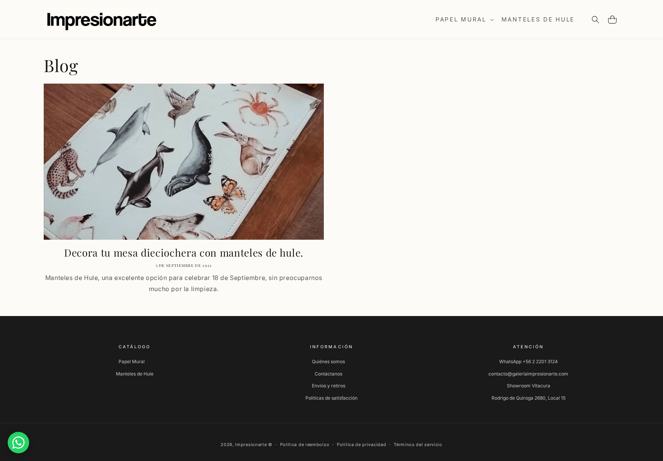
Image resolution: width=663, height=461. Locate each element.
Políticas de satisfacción (331, 398)
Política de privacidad (361, 444)
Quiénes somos (328, 361)
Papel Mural (132, 361)
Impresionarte (251, 444)
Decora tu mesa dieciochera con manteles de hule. (183, 252)
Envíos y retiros (328, 386)
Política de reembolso (305, 444)
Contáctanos (328, 374)
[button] (464, 19)
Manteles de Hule (134, 374)
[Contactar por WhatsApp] (18, 442)
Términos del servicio (418, 444)
